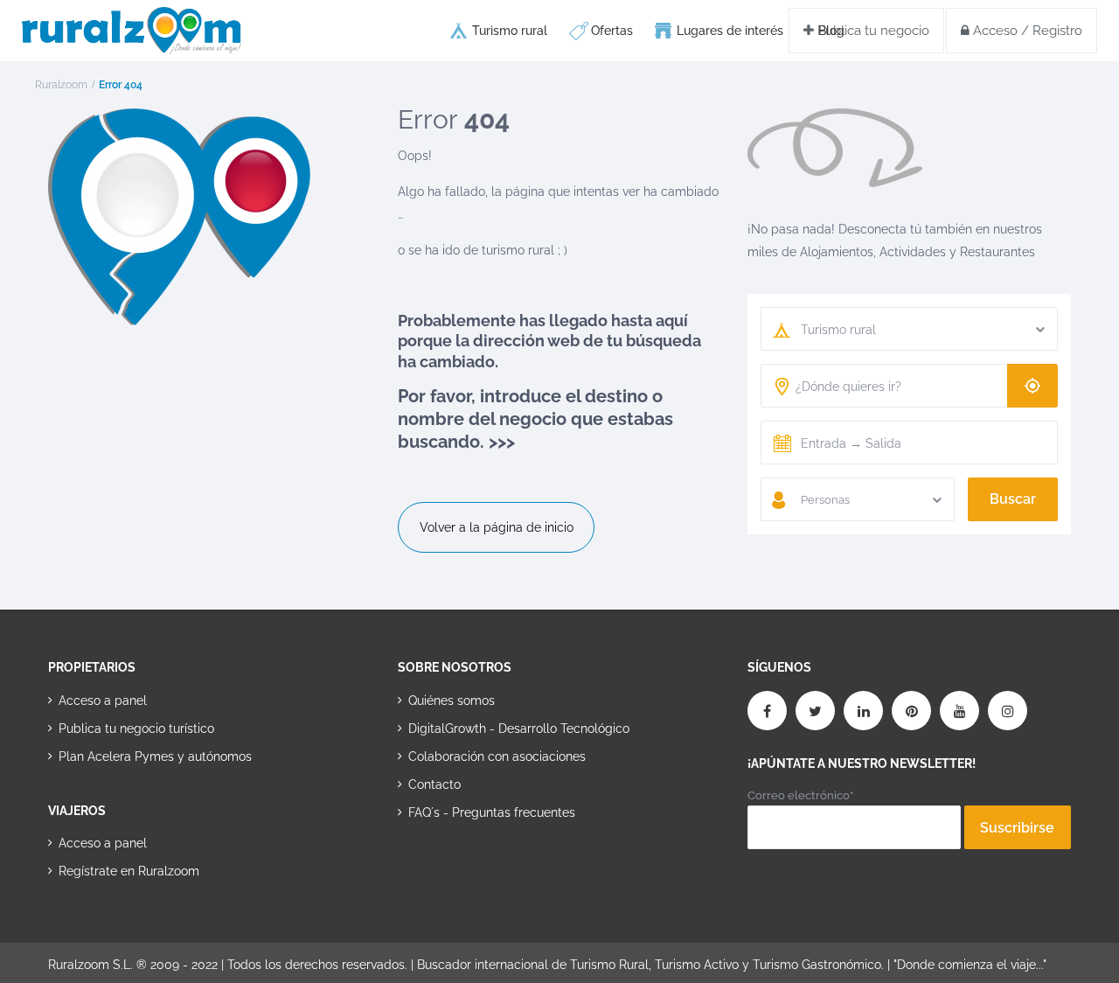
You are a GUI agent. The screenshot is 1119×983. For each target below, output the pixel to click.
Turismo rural (509, 31)
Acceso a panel (103, 701)
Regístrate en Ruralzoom (129, 871)
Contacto (434, 784)
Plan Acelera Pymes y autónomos (155, 756)
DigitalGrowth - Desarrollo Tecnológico (518, 729)
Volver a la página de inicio (496, 527)
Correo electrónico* (800, 795)
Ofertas (612, 31)
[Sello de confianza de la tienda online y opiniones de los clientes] (463, 868)
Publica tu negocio (871, 30)
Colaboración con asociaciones (497, 756)
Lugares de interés (730, 31)
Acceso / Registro (1026, 30)
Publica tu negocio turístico (136, 729)
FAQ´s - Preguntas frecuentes (491, 812)
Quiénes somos (451, 701)
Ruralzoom (61, 85)
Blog (831, 31)
